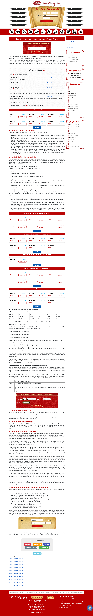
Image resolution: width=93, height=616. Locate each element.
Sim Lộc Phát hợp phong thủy (75, 73)
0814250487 (32, 300)
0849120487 (13, 114)
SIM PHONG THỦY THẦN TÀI (31, 592)
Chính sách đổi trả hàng (77, 601)
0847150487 (13, 121)
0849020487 (51, 245)
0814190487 (13, 280)
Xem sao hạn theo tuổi (73, 135)
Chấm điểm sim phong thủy (18, 25)
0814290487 (13, 300)
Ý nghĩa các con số (73, 131)
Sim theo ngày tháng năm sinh (75, 86)
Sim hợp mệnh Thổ (74, 25)
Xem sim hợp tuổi (37, 405)
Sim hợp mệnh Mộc (74, 12)
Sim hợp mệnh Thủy (74, 17)
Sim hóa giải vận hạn (18, 21)
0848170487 (51, 218)
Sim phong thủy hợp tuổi (74, 124)
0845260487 (51, 293)
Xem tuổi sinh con (72, 144)
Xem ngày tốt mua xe (73, 106)
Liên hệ (61, 601)
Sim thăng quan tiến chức (18, 8)
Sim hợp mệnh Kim (74, 8)
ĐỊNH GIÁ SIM (66, 592)
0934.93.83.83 (37, 597)
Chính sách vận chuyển (77, 598)
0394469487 (51, 225)
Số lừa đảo (27, 544)
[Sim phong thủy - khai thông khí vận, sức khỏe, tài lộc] (46, 3)
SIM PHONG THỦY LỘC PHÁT (16, 592)
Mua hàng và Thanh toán (65, 605)
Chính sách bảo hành (77, 603)
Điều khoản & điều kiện (64, 603)
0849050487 (13, 293)
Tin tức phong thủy (73, 128)
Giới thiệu (61, 598)
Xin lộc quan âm (72, 93)
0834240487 (51, 273)
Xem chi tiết (49, 73)
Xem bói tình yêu (72, 115)
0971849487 (13, 225)
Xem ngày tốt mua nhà (73, 102)
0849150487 (51, 121)
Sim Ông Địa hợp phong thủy (75, 77)
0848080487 (32, 114)
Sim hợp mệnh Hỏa (74, 21)
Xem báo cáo (37, 553)
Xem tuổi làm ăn (72, 137)
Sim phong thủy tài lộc (18, 12)
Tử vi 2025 (71, 91)
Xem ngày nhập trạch (73, 104)
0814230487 (32, 273)
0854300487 (13, 273)
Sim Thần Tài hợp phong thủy (75, 75)
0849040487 (32, 121)
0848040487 (51, 114)
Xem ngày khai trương (73, 97)
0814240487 (32, 280)
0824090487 (32, 225)
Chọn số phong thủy (46, 20)
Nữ (50, 520)
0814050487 (32, 293)
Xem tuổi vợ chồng (73, 141)
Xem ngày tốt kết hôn (73, 99)
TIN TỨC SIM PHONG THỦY (77, 592)
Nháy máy (47, 544)
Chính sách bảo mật (63, 607)
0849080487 (32, 218)
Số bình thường (44, 547)
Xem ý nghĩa (37, 51)
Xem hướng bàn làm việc (74, 126)
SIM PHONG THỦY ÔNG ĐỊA (45, 592)
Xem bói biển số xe (73, 89)
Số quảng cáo (37, 544)
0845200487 (51, 300)
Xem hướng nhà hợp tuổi (74, 146)
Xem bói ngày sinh (73, 112)
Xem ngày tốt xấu (72, 95)
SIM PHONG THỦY (57, 592)
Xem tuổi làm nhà (72, 139)
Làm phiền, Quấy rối (31, 547)
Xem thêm (37, 127)
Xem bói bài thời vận (73, 110)
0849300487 (13, 259)
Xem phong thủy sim (37, 525)
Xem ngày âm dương (73, 108)
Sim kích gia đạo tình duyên (18, 17)
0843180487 (51, 280)
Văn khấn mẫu (72, 133)
